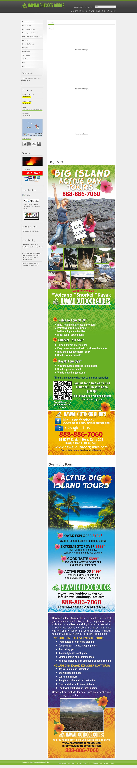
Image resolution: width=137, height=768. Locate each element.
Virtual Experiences (28, 22)
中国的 (80, 7)
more (25, 208)
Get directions (26, 138)
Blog (23, 62)
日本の (85, 7)
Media (112, 763)
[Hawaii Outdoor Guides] (43, 8)
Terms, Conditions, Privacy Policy (81, 763)
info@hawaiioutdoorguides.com (32, 109)
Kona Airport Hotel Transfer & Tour (32, 36)
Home (49, 22)
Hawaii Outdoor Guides (35, 78)
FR (91, 7)
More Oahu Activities (28, 44)
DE (88, 7)
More (23, 66)
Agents (64, 763)
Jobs (69, 763)
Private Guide (26, 51)
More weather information (30, 231)
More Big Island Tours (28, 29)
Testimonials (26, 55)
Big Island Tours (27, 25)
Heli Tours (25, 47)
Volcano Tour (26, 167)
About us (25, 59)
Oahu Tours (25, 40)
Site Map (95, 763)
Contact (76, 7)
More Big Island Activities (29, 33)
